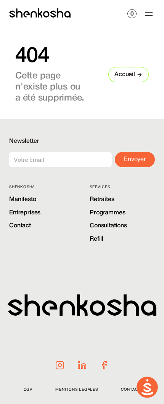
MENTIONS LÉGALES (76, 389)
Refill (96, 239)
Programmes (107, 213)
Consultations (108, 225)
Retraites (102, 199)
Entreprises (24, 213)
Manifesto (22, 199)
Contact (20, 225)
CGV (28, 389)
